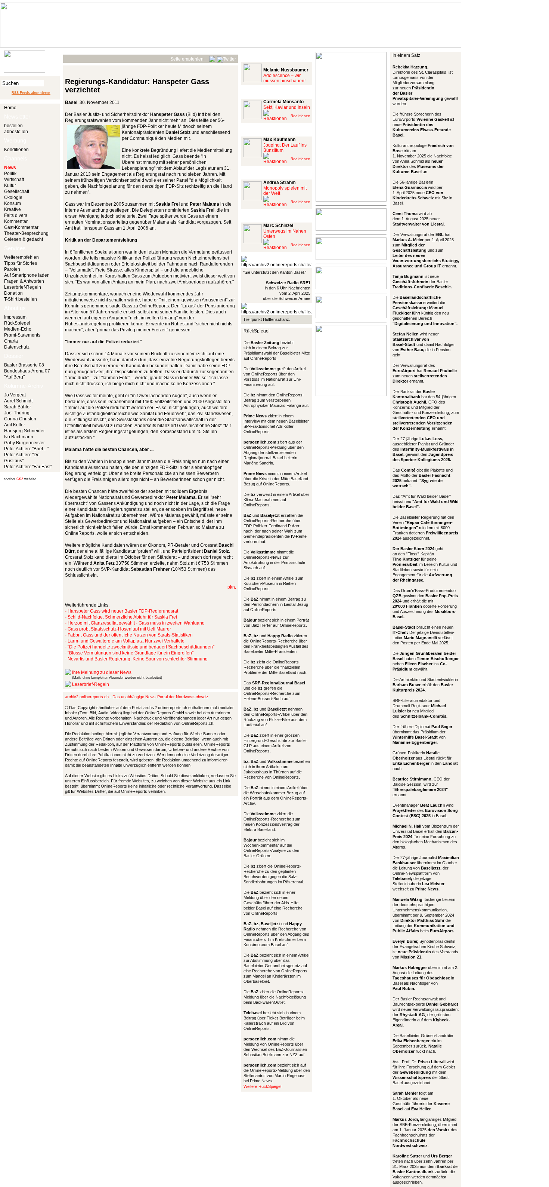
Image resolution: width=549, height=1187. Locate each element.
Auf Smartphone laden (27, 275)
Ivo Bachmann (18, 436)
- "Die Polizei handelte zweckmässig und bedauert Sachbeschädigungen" (139, 647)
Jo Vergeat (15, 395)
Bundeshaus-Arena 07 (27, 371)
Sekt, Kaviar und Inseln (286, 107)
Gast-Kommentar (21, 227)
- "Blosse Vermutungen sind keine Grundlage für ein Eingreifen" (129, 653)
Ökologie (13, 197)
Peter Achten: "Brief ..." (26, 448)
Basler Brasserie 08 (24, 365)
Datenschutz (17, 347)
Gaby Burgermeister (24, 442)
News (10, 167)
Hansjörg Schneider (24, 430)
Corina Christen (20, 418)
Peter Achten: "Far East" (28, 466)
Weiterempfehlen (21, 257)
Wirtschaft (14, 179)
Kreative (12, 209)
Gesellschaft (16, 191)
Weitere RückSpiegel (262, 1086)
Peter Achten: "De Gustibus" (22, 457)
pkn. (231, 587)
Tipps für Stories (20, 263)
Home (10, 107)
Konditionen (16, 149)
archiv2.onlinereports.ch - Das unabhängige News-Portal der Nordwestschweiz (136, 696)
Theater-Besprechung (26, 233)
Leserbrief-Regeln (22, 287)
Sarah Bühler (17, 407)
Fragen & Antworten (24, 281)
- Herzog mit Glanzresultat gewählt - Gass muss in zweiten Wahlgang (135, 623)
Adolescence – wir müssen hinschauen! (284, 78)
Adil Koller (14, 424)
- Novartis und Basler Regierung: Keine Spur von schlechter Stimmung (136, 659)
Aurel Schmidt (18, 401)
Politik (10, 173)
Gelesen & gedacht (23, 239)
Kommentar (16, 221)
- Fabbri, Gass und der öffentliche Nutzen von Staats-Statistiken (129, 635)
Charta (11, 341)
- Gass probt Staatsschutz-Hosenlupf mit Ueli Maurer (118, 629)
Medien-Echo (17, 329)
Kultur (10, 185)
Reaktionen (300, 116)
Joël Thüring (17, 412)
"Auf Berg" (14, 377)
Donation (13, 293)
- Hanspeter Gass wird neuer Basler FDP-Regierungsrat (121, 611)
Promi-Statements (22, 335)
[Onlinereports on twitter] (226, 58)
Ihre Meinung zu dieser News (101, 672)
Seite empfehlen (187, 59)
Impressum (15, 317)
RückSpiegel (17, 323)
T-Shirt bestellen (20, 299)
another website (20, 479)
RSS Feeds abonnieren (31, 93)
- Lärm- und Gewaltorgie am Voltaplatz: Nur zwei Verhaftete (124, 641)
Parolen (12, 269)
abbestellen (16, 131)
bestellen (13, 125)
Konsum (12, 203)
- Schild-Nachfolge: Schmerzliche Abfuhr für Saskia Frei (121, 617)
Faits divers (15, 215)
